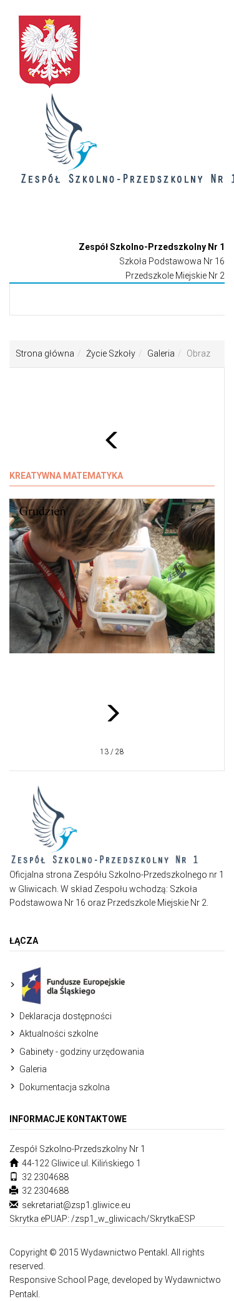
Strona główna (45, 353)
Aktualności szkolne (58, 1034)
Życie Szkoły (110, 353)
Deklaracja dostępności (65, 1016)
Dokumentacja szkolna (64, 1087)
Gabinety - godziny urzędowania (81, 1052)
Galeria (161, 353)
